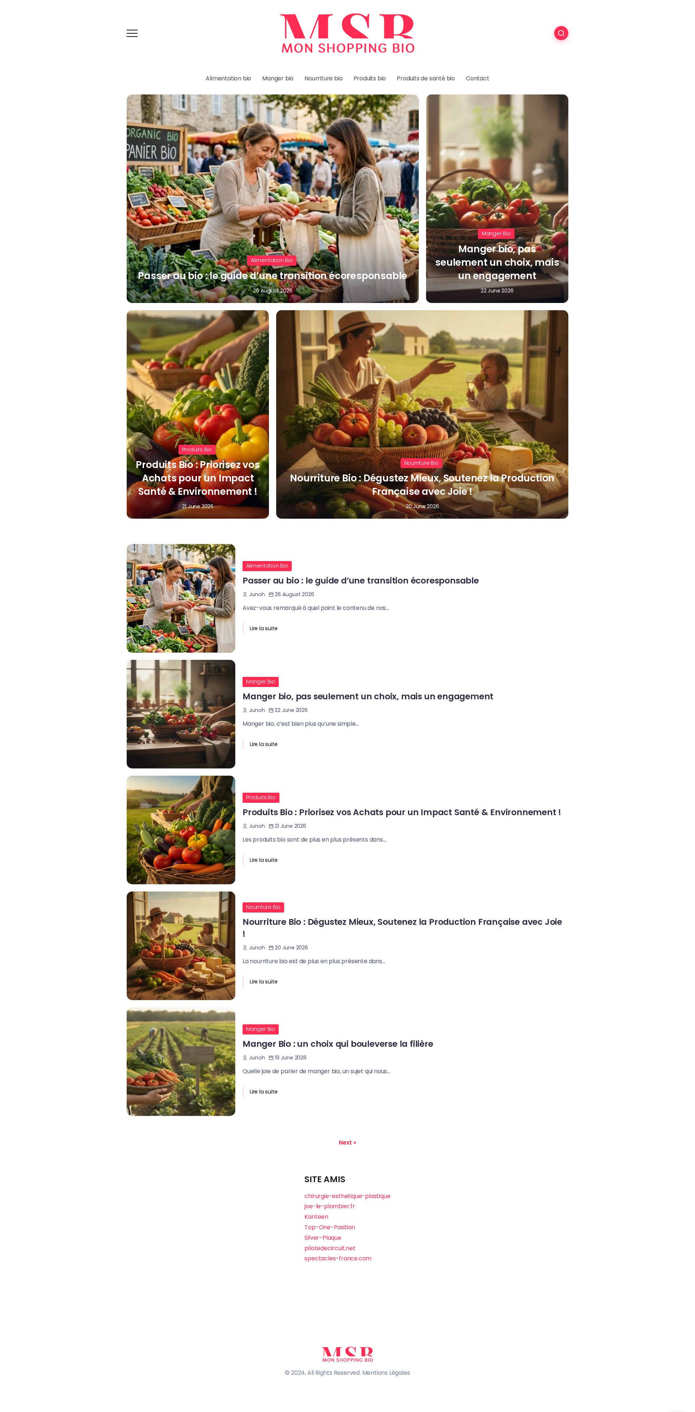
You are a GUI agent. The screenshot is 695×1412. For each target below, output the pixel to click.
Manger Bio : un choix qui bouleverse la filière (338, 1044)
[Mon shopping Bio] (347, 33)
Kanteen (316, 1217)
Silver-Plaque (322, 1238)
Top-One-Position (329, 1227)
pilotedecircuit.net (329, 1248)
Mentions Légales (386, 1373)
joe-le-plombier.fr (329, 1206)
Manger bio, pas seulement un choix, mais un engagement (497, 262)
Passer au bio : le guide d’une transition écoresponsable (272, 275)
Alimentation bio (272, 260)
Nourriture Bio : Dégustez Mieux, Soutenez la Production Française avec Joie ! (422, 484)
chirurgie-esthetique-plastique (347, 1196)
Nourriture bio (421, 463)
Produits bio (197, 449)
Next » (347, 1143)
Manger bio (496, 233)
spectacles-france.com (337, 1258)
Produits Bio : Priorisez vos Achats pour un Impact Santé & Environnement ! (198, 478)
